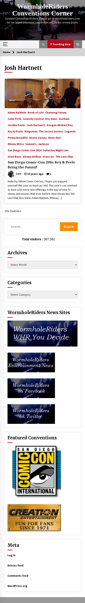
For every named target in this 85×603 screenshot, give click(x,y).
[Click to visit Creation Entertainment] (34, 517)
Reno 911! (54, 137)
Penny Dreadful (18, 137)
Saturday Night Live (56, 150)
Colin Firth (14, 118)
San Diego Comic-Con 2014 (24, 150)
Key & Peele (15, 131)
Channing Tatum (55, 112)
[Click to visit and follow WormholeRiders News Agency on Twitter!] (31, 414)
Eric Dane (51, 118)
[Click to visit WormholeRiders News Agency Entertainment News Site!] (31, 362)
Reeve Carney (38, 137)
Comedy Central (33, 118)
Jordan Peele (16, 124)
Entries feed (16, 565)
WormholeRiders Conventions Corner (42, 10)
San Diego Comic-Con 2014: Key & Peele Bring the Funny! (41, 164)
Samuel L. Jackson (37, 143)
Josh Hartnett (35, 124)
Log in (11, 555)
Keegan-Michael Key (60, 124)
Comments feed (18, 575)
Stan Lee (48, 156)
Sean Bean (14, 156)
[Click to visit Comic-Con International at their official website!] (34, 471)
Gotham (64, 118)
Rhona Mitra (16, 143)
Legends (70, 131)
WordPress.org (17, 586)
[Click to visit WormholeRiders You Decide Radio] (43, 333)
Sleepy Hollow (32, 156)
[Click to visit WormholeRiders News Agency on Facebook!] (31, 388)
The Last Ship (64, 156)
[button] (43, 44)
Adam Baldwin (17, 112)
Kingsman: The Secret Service (44, 131)
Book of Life (36, 112)
